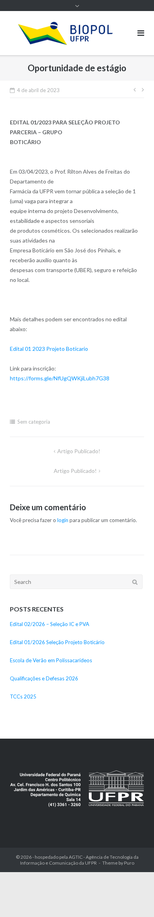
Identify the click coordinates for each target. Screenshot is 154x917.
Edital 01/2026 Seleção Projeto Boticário (57, 642)
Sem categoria (33, 422)
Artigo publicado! (75, 470)
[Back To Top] (134, 898)
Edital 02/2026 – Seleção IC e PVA (49, 624)
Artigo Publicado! (78, 451)
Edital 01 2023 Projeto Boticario (49, 348)
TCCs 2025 (23, 696)
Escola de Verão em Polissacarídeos (51, 660)
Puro (129, 863)
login (62, 520)
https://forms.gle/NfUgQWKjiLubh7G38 (59, 378)
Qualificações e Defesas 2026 (44, 678)
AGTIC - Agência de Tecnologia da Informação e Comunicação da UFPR (79, 860)
